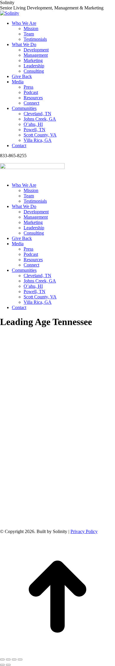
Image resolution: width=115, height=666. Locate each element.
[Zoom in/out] (20, 659)
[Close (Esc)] (2, 659)
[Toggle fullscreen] (14, 659)
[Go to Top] (57, 652)
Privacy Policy (84, 531)
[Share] (8, 659)
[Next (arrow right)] (8, 665)
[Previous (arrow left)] (2, 665)
